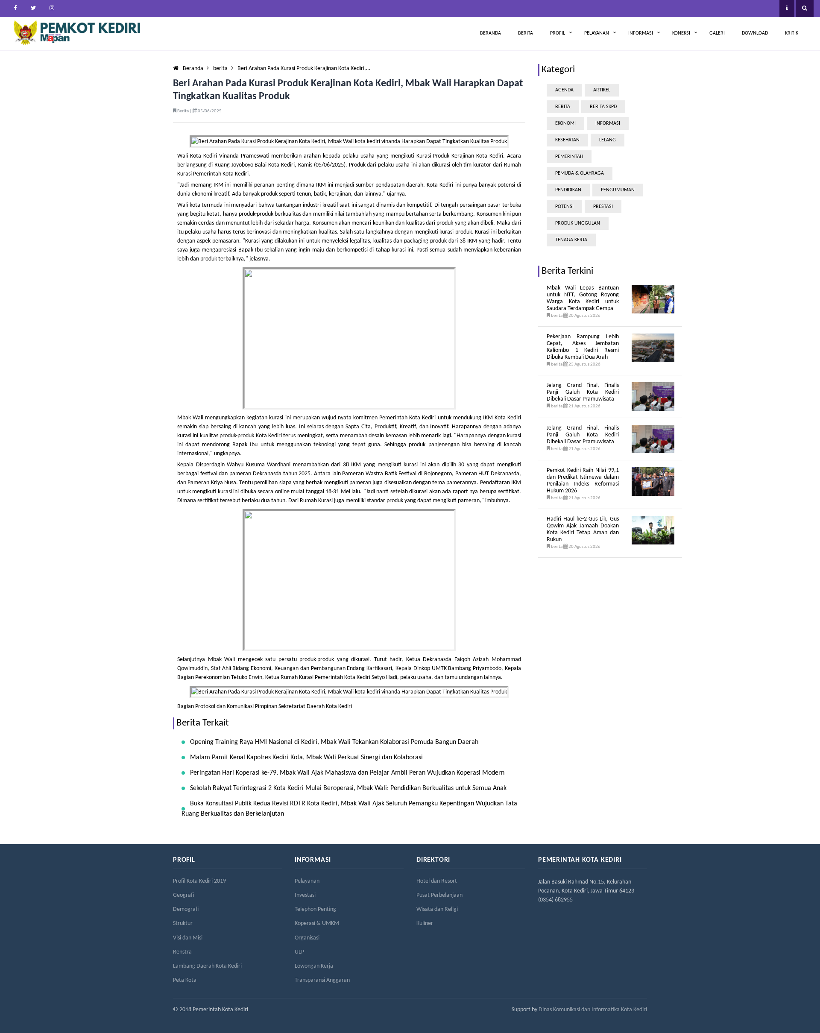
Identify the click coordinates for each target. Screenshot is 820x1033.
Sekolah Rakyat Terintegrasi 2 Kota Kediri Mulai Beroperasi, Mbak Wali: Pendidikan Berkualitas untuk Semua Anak (348, 788)
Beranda (490, 33)
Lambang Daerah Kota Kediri (207, 966)
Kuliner (424, 923)
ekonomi (565, 123)
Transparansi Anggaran (322, 980)
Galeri (717, 33)
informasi (607, 123)
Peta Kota (184, 980)
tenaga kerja (571, 240)
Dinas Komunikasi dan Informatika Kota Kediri (593, 1010)
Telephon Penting (315, 909)
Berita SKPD (603, 106)
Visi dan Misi (187, 938)
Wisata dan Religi (437, 909)
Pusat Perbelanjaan (439, 895)
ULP (299, 952)
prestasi (603, 206)
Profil (557, 33)
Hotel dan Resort (436, 881)
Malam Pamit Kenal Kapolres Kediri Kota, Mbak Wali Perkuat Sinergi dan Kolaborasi (306, 757)
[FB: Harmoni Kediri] (14, 8)
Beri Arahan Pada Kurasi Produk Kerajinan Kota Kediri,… (303, 68)
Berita (525, 33)
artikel (601, 90)
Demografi (186, 909)
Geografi (183, 895)
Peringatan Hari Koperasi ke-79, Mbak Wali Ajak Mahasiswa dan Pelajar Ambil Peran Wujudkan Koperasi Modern (347, 773)
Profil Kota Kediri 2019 (199, 881)
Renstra (182, 952)
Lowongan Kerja (314, 966)
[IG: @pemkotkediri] (51, 8)
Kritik (791, 33)
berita (220, 68)
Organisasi (307, 938)
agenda (564, 90)
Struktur (183, 923)
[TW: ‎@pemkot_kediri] (33, 8)
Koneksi (681, 33)
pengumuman (618, 190)
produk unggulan (577, 223)
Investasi (305, 895)
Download (755, 33)
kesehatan (567, 140)
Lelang (607, 140)
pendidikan (568, 190)
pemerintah (569, 156)
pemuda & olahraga (579, 173)
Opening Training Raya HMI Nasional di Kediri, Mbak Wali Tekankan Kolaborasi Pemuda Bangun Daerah (334, 742)
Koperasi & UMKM (317, 923)
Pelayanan (596, 33)
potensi (564, 206)
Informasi (640, 33)
